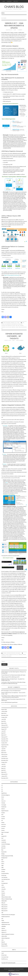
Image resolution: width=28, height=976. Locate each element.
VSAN (18, 322)
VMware (21, 325)
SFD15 (2, 863)
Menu (3, 13)
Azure (2, 797)
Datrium (3, 808)
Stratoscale (3, 875)
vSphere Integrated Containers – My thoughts (14, 336)
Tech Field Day (4, 877)
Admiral (4, 464)
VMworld (13, 327)
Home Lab (3, 824)
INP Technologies (4, 690)
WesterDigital (4, 944)
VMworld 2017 (14, 322)
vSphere (4, 653)
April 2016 (3, 750)
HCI (2, 820)
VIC (17, 654)
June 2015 (3, 766)
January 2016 (4, 756)
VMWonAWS (4, 900)
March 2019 (3, 713)
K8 (5, 324)
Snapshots (9, 325)
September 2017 (4, 727)
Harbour (4, 454)
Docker (3, 324)
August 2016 (4, 746)
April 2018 (3, 721)
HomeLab (3, 826)
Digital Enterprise (4, 810)
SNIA (2, 865)
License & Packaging (5, 844)
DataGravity (3, 806)
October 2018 (4, 717)
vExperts (3, 893)
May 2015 (3, 768)
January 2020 (4, 711)
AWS (23, 322)
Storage (3, 871)
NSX (2, 859)
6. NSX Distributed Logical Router (11, 702)
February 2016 (4, 754)
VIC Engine (5, 425)
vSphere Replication (5, 938)
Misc (2, 849)
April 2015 (3, 770)
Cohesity (3, 802)
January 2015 (4, 776)
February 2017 (4, 737)
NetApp (3, 853)
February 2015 (4, 774)
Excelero (3, 816)
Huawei (2, 830)
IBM (2, 834)
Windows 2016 (4, 946)
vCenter (3, 887)
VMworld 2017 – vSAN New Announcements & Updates (14, 25)
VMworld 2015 (4, 904)
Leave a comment (20, 340)
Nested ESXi (3, 851)
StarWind (3, 869)
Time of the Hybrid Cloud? (15, 690)
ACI (2, 791)
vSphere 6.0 (3, 930)
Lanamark (3, 840)
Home (3, 1)
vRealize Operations (5, 916)
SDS (6, 325)
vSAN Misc (3, 926)
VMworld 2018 (4, 910)
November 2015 (4, 760)
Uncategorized (4, 883)
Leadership (9, 1)
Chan (15, 29)
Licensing (3, 846)
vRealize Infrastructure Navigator (8, 914)
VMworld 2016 (4, 906)
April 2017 (3, 733)
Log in (2, 953)
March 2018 (3, 723)
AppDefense (4, 793)
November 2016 (4, 740)
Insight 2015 (3, 836)
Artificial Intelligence (5, 795)
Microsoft (3, 848)
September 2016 (4, 744)
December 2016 (4, 738)
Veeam (2, 891)
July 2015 (3, 764)
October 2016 (4, 742)
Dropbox (3, 812)
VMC (19, 325)
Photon (14, 654)
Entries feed (3, 955)
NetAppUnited (4, 857)
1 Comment (19, 29)
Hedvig (2, 822)
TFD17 (2, 881)
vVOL (2, 940)
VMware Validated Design (6, 898)
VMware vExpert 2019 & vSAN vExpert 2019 (10, 677)
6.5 (2, 787)
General (3, 818)
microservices (15, 324)
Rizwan (2, 692)
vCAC (2, 885)
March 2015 (3, 772)
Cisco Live (3, 800)
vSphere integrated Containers (13, 653)
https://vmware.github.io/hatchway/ (11, 275)
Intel (2, 838)
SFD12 (2, 861)
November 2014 (4, 778)
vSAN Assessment (5, 922)
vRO (2, 918)
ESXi (2, 814)
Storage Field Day (5, 873)
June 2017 (3, 731)
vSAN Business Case (5, 924)
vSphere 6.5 (3, 932)
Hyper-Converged (6, 322)
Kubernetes (8, 324)
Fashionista (11, 970)
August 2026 (4, 709)
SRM (2, 867)
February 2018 (4, 725)
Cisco (2, 799)
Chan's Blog (14, 7)
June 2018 (3, 719)
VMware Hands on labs (6, 897)
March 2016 (3, 752)
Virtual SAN (14, 325)
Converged (3, 804)
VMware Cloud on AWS (6, 327)
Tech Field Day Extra (5, 879)
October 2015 (4, 762)
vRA (2, 912)
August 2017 (4, 729)
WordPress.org (4, 959)
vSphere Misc (4, 936)
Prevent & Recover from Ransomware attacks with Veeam (13, 675)
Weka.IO (3, 942)
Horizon (3, 828)
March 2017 (3, 735)
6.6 (2, 789)
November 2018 (4, 715)
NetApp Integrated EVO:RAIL (7, 855)
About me (16, 1)
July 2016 (3, 748)
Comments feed (4, 957)
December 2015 (4, 758)
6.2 (2, 785)
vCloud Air (3, 889)
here (7, 482)
